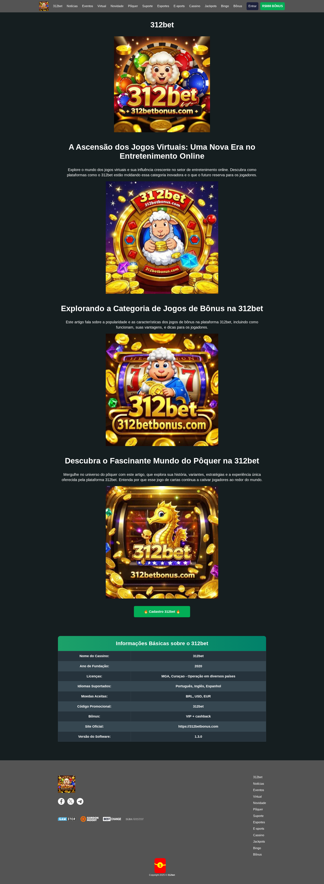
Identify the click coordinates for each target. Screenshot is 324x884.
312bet (57, 6)
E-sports (179, 6)
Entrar (252, 6)
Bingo (225, 6)
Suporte (147, 6)
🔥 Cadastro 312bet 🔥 (162, 611)
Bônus (237, 6)
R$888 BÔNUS (272, 6)
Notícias (72, 6)
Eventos (87, 6)
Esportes (163, 6)
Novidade (117, 6)
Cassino (194, 6)
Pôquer (133, 6)
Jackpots (211, 6)
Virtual (102, 6)
